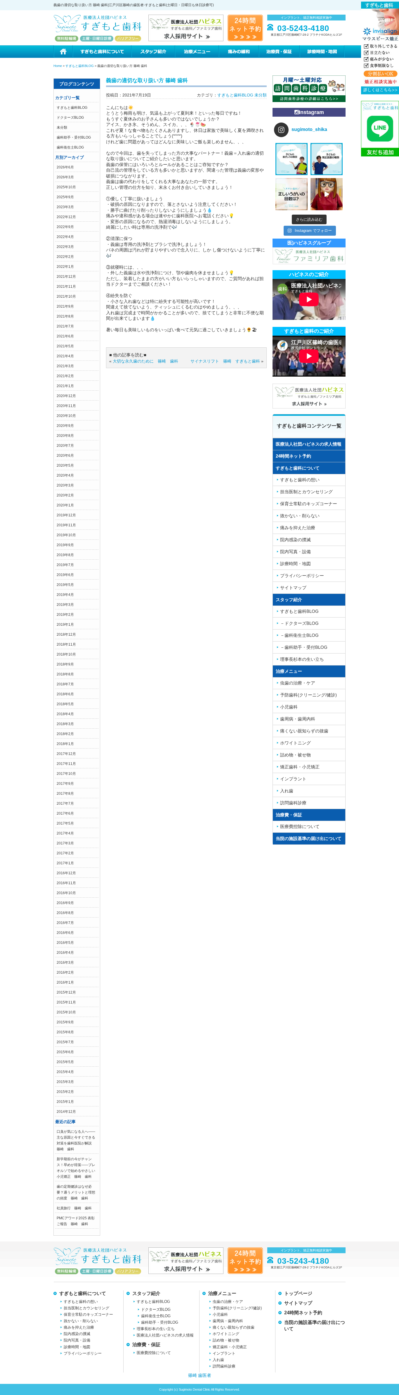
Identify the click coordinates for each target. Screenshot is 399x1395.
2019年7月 (65, 565)
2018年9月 (65, 664)
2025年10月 (66, 187)
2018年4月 (65, 714)
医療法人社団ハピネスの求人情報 (308, 444)
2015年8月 (65, 1032)
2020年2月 (65, 495)
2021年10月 (66, 296)
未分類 (62, 127)
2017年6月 (65, 813)
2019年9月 (65, 545)
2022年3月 (65, 247)
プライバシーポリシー (302, 575)
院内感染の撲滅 (295, 539)
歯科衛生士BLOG (70, 147)
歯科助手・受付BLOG (74, 137)
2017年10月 (66, 774)
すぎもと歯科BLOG (72, 108)
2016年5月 (65, 943)
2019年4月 (65, 595)
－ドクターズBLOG (299, 623)
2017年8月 (65, 794)
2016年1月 (65, 982)
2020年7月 (65, 446)
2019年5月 (65, 585)
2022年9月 (65, 227)
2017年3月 (65, 843)
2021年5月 (65, 346)
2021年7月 (65, 326)
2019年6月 (65, 575)
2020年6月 (65, 455)
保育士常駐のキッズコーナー (308, 503)
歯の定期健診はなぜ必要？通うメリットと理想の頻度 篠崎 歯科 (76, 1192)
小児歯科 (289, 706)
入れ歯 (286, 790)
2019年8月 (65, 555)
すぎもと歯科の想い (300, 479)
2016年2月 (65, 972)
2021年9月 (65, 306)
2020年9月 (65, 426)
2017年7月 (65, 803)
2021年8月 (65, 316)
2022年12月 (66, 217)
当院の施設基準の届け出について (308, 838)
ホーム (62, 51)
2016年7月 (65, 923)
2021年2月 (65, 376)
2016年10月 (66, 893)
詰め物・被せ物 (295, 754)
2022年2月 (65, 257)
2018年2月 (65, 734)
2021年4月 (65, 356)
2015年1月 (65, 1102)
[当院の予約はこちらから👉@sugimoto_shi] (291, 159)
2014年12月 (66, 1112)
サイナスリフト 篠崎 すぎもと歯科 (225, 361)
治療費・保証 (279, 51)
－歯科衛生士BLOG (299, 635)
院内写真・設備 (295, 551)
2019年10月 (66, 535)
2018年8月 (65, 674)
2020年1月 (65, 505)
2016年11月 (66, 883)
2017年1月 (65, 863)
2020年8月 (65, 436)
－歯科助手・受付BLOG (303, 647)
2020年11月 (66, 406)
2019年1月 (65, 625)
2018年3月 (65, 724)
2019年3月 (65, 605)
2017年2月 (65, 853)
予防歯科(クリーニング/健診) (308, 694)
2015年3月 (65, 1082)
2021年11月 (66, 286)
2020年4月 (65, 475)
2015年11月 (66, 1002)
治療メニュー (196, 51)
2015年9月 (65, 1022)
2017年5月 (65, 823)
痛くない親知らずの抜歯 (304, 730)
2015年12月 (66, 992)
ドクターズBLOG (70, 117)
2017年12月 (66, 754)
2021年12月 (66, 277)
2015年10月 (66, 1012)
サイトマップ (293, 587)
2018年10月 (66, 654)
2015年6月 (65, 1052)
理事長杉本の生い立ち (302, 659)
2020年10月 (66, 416)
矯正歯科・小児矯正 (300, 766)
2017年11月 (66, 764)
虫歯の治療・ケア (297, 682)
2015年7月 (65, 1042)
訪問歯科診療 (293, 802)
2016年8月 (65, 913)
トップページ (298, 1293)
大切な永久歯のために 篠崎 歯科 (145, 361)
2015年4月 (65, 1072)
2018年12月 (66, 634)
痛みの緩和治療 (238, 51)
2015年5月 (65, 1062)
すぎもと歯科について (101, 51)
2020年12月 (66, 396)
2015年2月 (65, 1092)
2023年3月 (65, 207)
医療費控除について (300, 826)
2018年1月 (65, 744)
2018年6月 (65, 694)
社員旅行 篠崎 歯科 (74, 1208)
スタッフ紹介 (153, 51)
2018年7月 (65, 684)
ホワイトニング (295, 742)
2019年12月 (66, 515)
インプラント (293, 778)
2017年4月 (65, 833)
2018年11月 (66, 644)
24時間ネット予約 (293, 455)
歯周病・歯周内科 (297, 718)
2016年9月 (65, 903)
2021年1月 (65, 386)
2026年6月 (65, 167)
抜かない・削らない (300, 515)
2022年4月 (65, 237)
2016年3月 (65, 963)
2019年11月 (66, 525)
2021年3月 (65, 366)
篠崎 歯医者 (199, 1375)
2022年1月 (65, 267)
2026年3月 (65, 177)
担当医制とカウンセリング (306, 491)
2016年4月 (65, 953)
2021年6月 (65, 336)
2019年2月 (65, 615)
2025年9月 (65, 197)
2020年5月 (65, 465)
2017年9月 (65, 784)
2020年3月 (65, 485)
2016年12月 (66, 873)
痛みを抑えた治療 (297, 527)
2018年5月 (65, 704)
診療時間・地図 (322, 51)
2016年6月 (65, 933)
